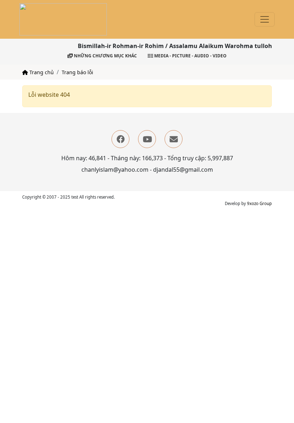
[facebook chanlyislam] (120, 139)
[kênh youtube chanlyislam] (147, 139)
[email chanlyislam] (173, 139)
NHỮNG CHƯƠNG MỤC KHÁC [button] (105, 56)
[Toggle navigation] (265, 19)
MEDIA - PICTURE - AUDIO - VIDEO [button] (190, 56)
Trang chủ (41, 72)
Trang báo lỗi (77, 72)
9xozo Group (259, 203)
